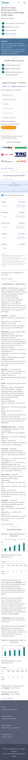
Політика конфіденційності (9, 709)
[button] (18, 2)
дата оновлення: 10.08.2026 (7, 179)
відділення (19, 309)
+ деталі (5, 206)
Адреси (7, 30)
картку (22, 288)
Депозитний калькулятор (9, 718)
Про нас (4, 707)
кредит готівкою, (10, 363)
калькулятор (15, 27)
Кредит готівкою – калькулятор (11, 728)
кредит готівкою (10, 309)
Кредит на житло (6, 737)
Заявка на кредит (6, 725)
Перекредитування (7, 716)
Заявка (7, 23)
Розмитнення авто (7, 734)
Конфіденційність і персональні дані (11, 136)
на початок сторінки (7, 168)
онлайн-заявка (20, 206)
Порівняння (8, 34)
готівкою (8, 290)
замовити (12, 332)
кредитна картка (14, 494)
